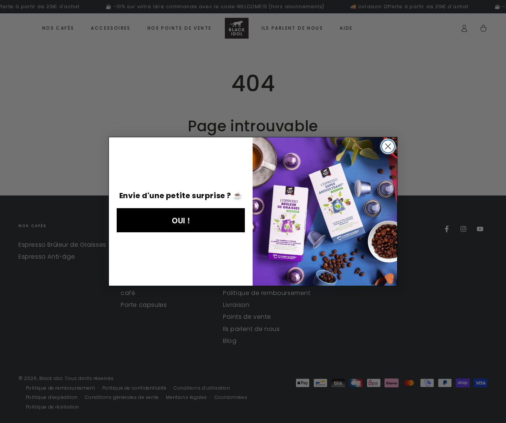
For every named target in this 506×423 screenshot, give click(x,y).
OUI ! (181, 220)
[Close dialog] (388, 146)
